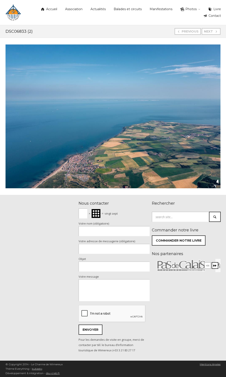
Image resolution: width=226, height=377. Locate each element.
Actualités (98, 9)
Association (74, 9)
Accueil (51, 9)
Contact (215, 16)
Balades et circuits (128, 9)
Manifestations (161, 9)
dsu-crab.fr (53, 373)
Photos (191, 9)
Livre (217, 9)
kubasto (37, 368)
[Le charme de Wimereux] (13, 11)
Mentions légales (210, 364)
